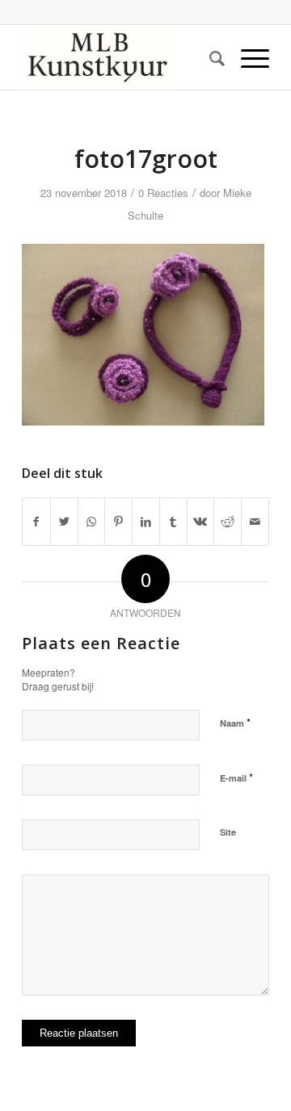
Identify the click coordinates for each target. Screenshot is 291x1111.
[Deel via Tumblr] (173, 521)
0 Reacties (163, 192)
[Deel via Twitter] (64, 521)
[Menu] (247, 57)
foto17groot (145, 158)
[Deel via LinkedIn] (146, 521)
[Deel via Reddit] (227, 521)
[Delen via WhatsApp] (91, 521)
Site (228, 832)
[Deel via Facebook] (36, 521)
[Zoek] (209, 57)
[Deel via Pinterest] (118, 521)
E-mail (236, 777)
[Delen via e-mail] (255, 521)
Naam (235, 722)
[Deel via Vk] (201, 521)
